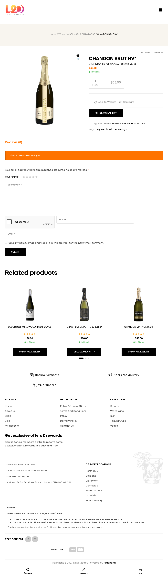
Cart (140, 573)
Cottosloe (92, 486)
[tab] (13, 142)
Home (53, 34)
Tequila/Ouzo (118, 421)
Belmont (91, 476)
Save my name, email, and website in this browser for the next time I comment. (56, 243)
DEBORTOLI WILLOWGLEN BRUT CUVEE (29, 327)
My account (12, 426)
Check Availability (106, 113)
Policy (63, 416)
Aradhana (110, 563)
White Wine (117, 411)
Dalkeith (91, 496)
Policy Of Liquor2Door (73, 406)
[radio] (106, 83)
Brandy (114, 406)
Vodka (114, 426)
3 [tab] (88, 358)
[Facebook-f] (28, 539)
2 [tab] (85, 358)
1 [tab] (81, 358)
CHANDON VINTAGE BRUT (138, 327)
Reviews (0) (13, 142)
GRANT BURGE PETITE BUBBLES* (84, 327)
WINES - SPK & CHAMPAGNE (81, 34)
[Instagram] (35, 539)
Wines (61, 34)
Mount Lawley (94, 501)
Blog (7, 421)
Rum (112, 416)
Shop (8, 416)
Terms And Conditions (73, 411)
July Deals (102, 130)
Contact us (67, 426)
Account (84, 573)
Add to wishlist (107, 102)
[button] (160, 10)
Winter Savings (118, 130)
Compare (128, 102)
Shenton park (94, 491)
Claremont (92, 481)
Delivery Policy (68, 421)
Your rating (12, 177)
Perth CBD (92, 471)
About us (10, 411)
